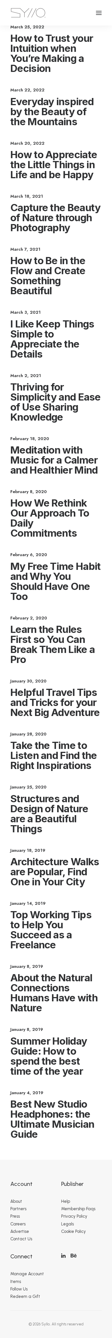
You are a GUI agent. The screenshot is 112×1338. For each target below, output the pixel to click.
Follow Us (19, 1289)
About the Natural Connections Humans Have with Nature (54, 993)
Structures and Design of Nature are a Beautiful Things (49, 813)
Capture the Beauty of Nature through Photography (55, 217)
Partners (18, 1208)
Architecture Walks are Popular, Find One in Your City (54, 872)
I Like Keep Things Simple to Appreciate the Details (52, 339)
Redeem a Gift (25, 1296)
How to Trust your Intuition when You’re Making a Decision (51, 53)
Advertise (19, 1231)
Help (65, 1201)
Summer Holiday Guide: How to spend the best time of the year (48, 1056)
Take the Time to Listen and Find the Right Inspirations (53, 755)
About (16, 1201)
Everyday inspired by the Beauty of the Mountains (52, 111)
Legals (67, 1224)
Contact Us (21, 1238)
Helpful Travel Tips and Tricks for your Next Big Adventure (55, 702)
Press (15, 1216)
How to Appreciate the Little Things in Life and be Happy (53, 164)
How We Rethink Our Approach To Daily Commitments (49, 518)
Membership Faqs (78, 1208)
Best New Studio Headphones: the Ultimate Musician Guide (52, 1119)
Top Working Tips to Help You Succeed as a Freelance (51, 930)
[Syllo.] (28, 13)
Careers (18, 1224)
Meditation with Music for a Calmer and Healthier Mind (54, 460)
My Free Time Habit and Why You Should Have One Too (55, 581)
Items (15, 1281)
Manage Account (27, 1273)
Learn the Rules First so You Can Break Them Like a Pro (52, 644)
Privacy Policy (74, 1216)
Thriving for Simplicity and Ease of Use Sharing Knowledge (55, 402)
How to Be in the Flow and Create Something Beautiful (48, 275)
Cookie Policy (73, 1231)
